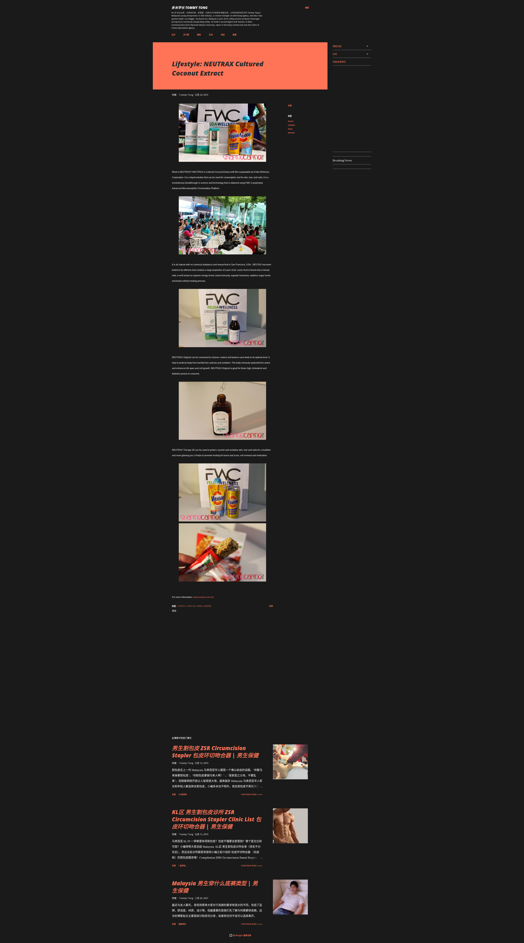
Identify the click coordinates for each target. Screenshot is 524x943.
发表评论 (182, 924)
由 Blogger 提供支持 (242, 935)
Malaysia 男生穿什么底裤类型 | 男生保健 (215, 886)
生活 (211, 34)
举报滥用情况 (339, 61)
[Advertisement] (218, 702)
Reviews (291, 132)
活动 (223, 34)
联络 (234, 34)
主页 (173, 34)
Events (290, 121)
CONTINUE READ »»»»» (252, 794)
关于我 (186, 34)
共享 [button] (290, 105)
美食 (199, 34)
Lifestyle (291, 125)
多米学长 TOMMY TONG (189, 7)
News (290, 129)
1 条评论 (182, 865)
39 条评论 (182, 794)
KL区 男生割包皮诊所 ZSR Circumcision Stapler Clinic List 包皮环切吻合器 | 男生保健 (216, 819)
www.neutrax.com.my (203, 597)
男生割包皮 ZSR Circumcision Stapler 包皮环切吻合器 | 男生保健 (215, 751)
